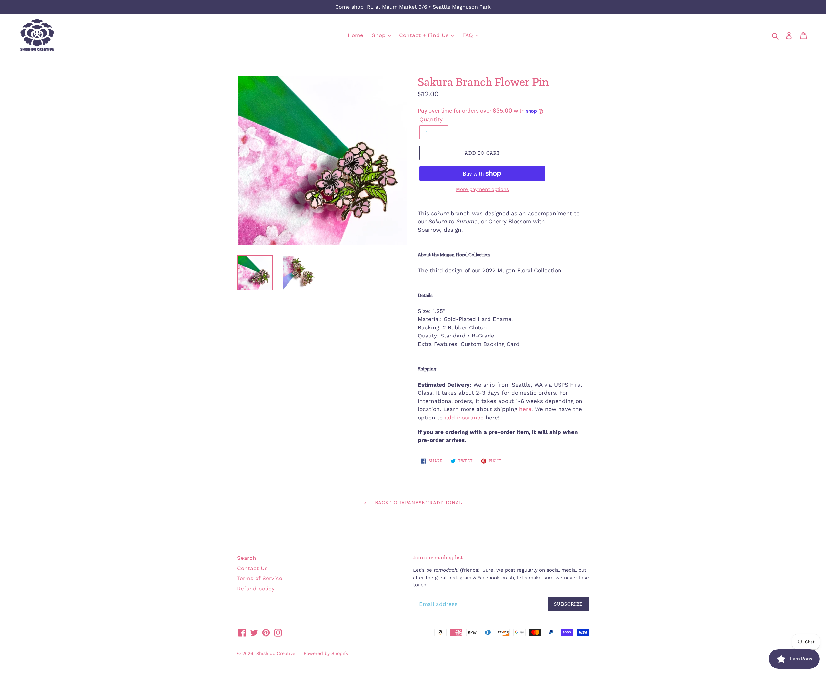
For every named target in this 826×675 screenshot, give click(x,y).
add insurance (464, 417)
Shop (380, 35)
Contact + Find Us (424, 35)
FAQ (468, 35)
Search (246, 558)
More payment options (482, 189)
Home (355, 35)
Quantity (431, 119)
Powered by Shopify (326, 653)
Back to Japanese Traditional (418, 503)
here (525, 409)
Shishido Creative (275, 653)
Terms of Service (259, 578)
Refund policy (256, 588)
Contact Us (252, 568)
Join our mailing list (438, 557)
